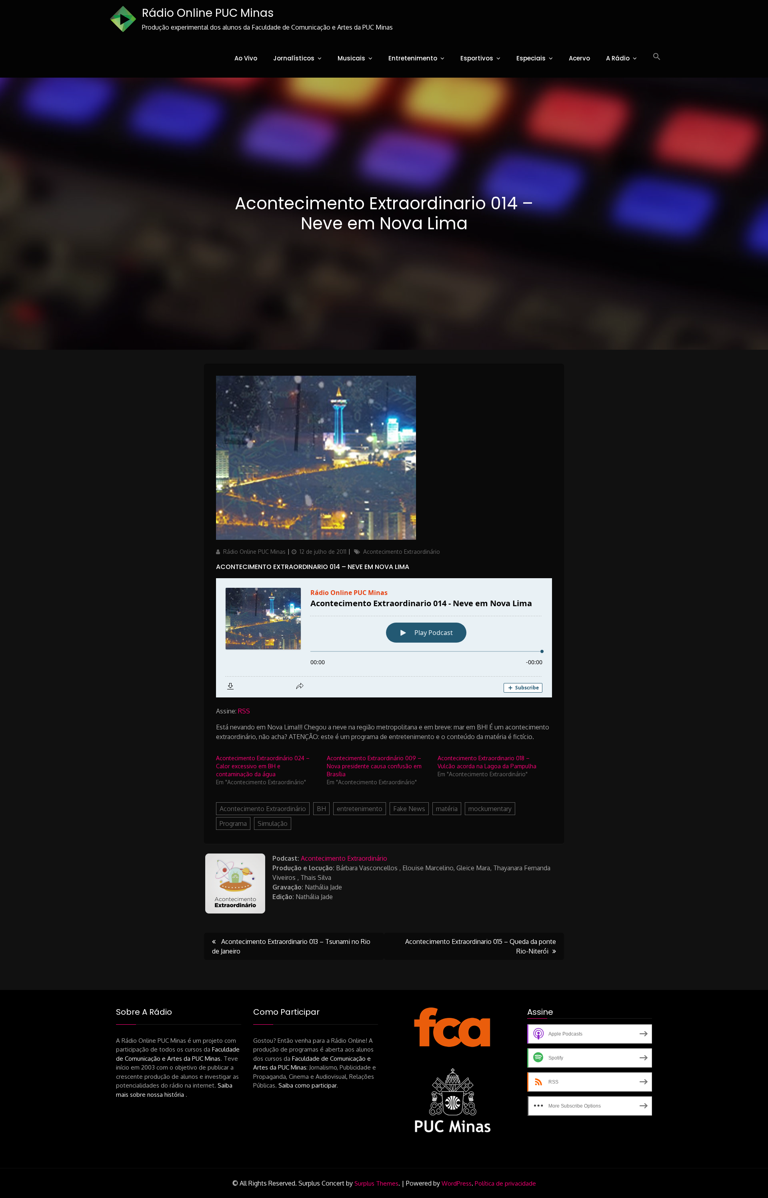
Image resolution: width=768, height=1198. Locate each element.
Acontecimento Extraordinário (401, 551)
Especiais (531, 58)
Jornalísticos (293, 58)
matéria (447, 809)
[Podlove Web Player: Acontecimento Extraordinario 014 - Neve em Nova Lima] (384, 637)
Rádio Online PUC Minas (208, 13)
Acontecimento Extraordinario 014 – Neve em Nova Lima (312, 566)
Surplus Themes (376, 1183)
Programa (233, 823)
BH (321, 809)
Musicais (351, 58)
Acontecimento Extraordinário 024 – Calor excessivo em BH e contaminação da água (263, 766)
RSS (244, 711)
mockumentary (490, 809)
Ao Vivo (245, 58)
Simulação (273, 823)
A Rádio (618, 58)
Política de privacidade (505, 1183)
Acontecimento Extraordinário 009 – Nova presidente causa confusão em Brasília (374, 766)
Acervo (579, 58)
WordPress (457, 1183)
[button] (657, 57)
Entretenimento (412, 58)
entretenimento (359, 809)
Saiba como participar (307, 1085)
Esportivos (476, 58)
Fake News (409, 809)
